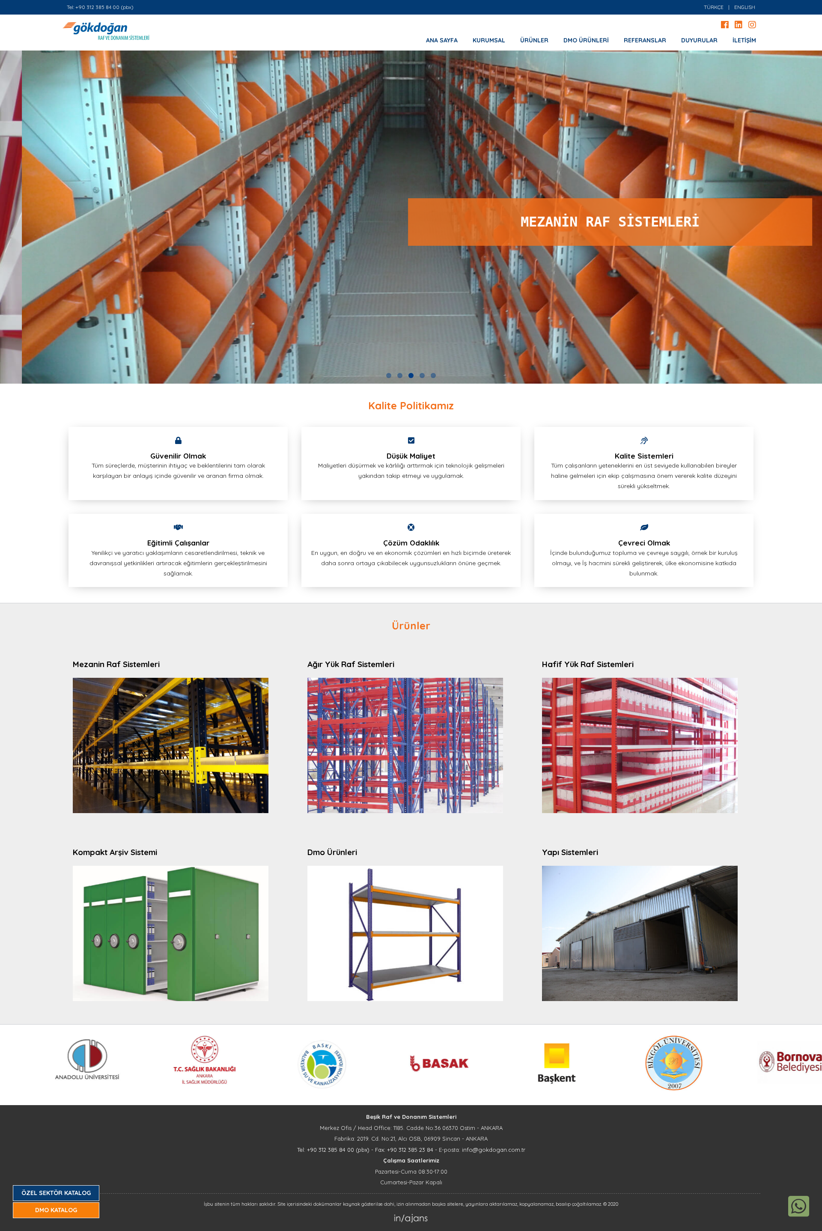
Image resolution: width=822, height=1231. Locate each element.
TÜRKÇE (714, 7)
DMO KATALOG (56, 1210)
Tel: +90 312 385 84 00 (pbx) (100, 7)
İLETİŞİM (744, 40)
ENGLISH (744, 7)
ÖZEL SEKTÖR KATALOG (56, 1193)
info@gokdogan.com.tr (493, 1149)
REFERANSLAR (645, 40)
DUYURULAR (699, 40)
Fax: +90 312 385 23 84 (404, 1149)
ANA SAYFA (442, 40)
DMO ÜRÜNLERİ (586, 40)
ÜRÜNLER (534, 40)
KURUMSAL (489, 40)
